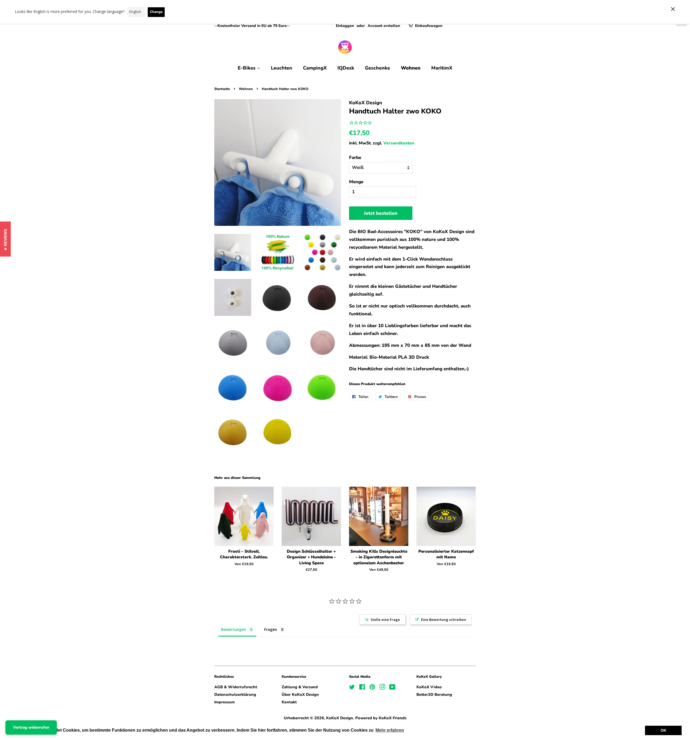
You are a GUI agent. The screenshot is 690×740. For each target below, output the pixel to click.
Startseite (222, 89)
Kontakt (289, 702)
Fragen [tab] (270, 629)
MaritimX (441, 68)
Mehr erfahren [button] (389, 730)
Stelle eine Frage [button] (385, 619)
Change (156, 11)
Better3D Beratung (434, 694)
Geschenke (377, 68)
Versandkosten (398, 143)
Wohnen (410, 68)
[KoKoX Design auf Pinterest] (372, 688)
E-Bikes (247, 68)
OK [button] (663, 730)
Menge (356, 182)
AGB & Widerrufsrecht (235, 687)
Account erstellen (384, 25)
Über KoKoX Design (300, 694)
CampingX (315, 68)
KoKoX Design (339, 718)
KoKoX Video (429, 687)
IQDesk (345, 68)
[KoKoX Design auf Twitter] (352, 688)
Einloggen (345, 25)
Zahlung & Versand (300, 687)
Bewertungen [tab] (233, 629)
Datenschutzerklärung (235, 694)
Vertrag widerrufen (31, 727)
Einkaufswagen (428, 25)
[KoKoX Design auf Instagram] (382, 688)
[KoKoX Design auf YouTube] (392, 688)
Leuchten (281, 68)
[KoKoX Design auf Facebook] (362, 688)
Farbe (355, 157)
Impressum (224, 702)
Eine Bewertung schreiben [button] (443, 619)
